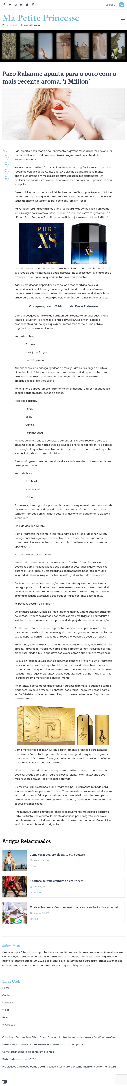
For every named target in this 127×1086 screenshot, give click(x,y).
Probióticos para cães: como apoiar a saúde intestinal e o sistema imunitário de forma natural (59, 1066)
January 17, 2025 (41, 913)
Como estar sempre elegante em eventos (57, 854)
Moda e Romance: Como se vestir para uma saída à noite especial (74, 907)
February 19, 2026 (41, 860)
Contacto (8, 995)
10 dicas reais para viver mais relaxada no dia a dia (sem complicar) (43, 1044)
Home (6, 988)
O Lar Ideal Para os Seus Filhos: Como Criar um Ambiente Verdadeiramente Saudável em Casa (59, 1037)
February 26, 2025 (42, 886)
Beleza (6, 1017)
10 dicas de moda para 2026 (19, 1059)
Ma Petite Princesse (40, 18)
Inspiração (8, 1024)
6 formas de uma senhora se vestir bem (56, 881)
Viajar (5, 1010)
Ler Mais (34, 866)
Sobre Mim (8, 1002)
